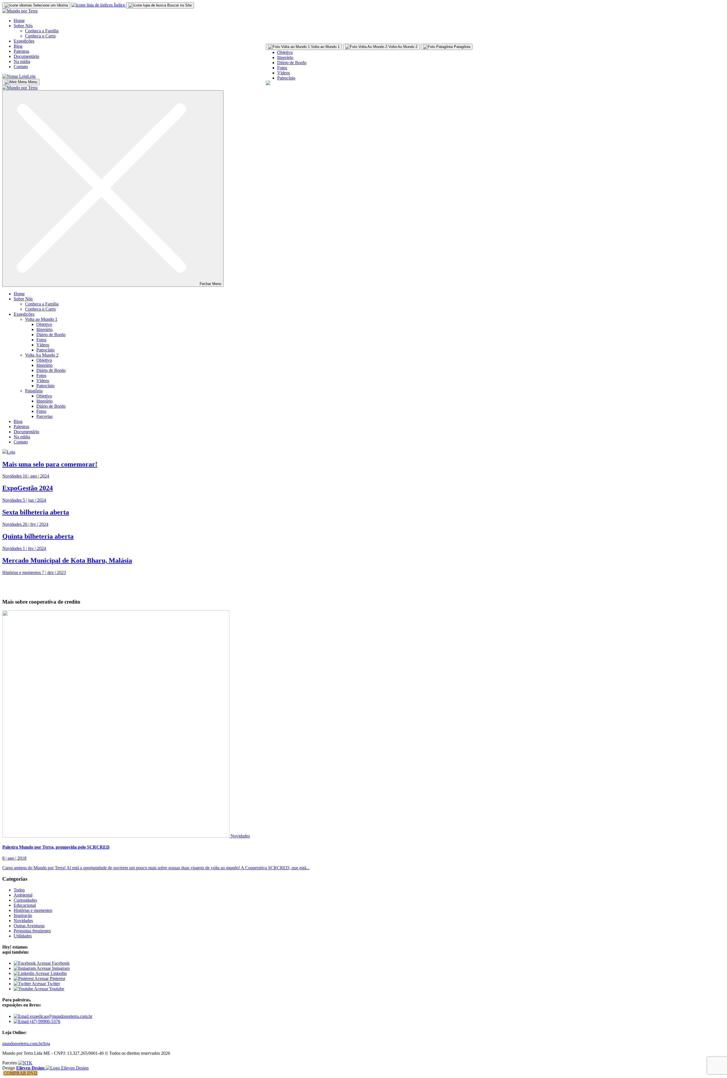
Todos (19, 889)
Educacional (25, 905)
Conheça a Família (42, 30)
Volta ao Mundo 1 (41, 319)
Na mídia (22, 61)
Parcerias (44, 416)
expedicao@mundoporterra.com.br (60, 1016)
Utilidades (23, 935)
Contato (21, 66)
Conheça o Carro (40, 36)
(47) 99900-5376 (44, 1021)
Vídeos (283, 72)
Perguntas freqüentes (32, 930)
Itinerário (285, 57)
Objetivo (285, 52)
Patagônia (34, 390)
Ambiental (23, 895)
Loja (31, 76)
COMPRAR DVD (20, 1073)
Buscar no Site (179, 5)
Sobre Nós (23, 25)
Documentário (26, 56)
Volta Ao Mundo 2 (42, 355)
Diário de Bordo (291, 62)
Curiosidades (25, 900)
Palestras (21, 51)
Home (19, 20)
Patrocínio (286, 78)
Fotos (282, 67)
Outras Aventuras (29, 925)
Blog (18, 46)
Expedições (24, 41)
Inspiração (23, 915)
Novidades (240, 836)
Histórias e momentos (33, 910)
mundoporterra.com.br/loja (26, 1043)
